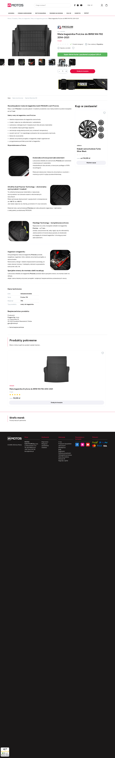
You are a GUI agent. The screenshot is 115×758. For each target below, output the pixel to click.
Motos (9, 18)
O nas (60, 442)
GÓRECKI (79, 145)
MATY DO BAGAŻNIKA (40, 13)
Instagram (78, 5)
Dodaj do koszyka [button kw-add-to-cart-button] (56, 402)
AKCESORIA (11, 13)
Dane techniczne (17, 98)
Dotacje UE (61, 459)
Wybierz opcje (91, 163)
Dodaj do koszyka (82, 71)
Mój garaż (44, 443)
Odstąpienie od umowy (65, 455)
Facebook (75, 5)
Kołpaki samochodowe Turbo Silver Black (89, 150)
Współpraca (62, 447)
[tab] (10, 98)
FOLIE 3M (68, 13)
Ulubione (44, 447)
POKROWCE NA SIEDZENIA (56, 13)
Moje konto (45, 442)
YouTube (81, 5)
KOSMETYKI (78, 13)
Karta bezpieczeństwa (16, 327)
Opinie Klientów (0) (31, 98)
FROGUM (12, 385)
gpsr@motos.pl (13, 323)
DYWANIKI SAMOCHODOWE (25, 13)
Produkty (15, 18)
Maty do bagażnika (24, 18)
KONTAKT (86, 13)
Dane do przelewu (63, 457)
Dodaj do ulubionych (73, 48)
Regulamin (61, 451)
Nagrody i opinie (63, 460)
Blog (59, 449)
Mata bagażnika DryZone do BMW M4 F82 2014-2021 (31, 389)
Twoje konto (102, 5)
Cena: (78, 158)
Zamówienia (45, 445)
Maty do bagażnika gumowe (39, 18)
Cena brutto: (61, 63)
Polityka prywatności (64, 453)
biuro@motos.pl (29, 451)
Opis (9, 98)
